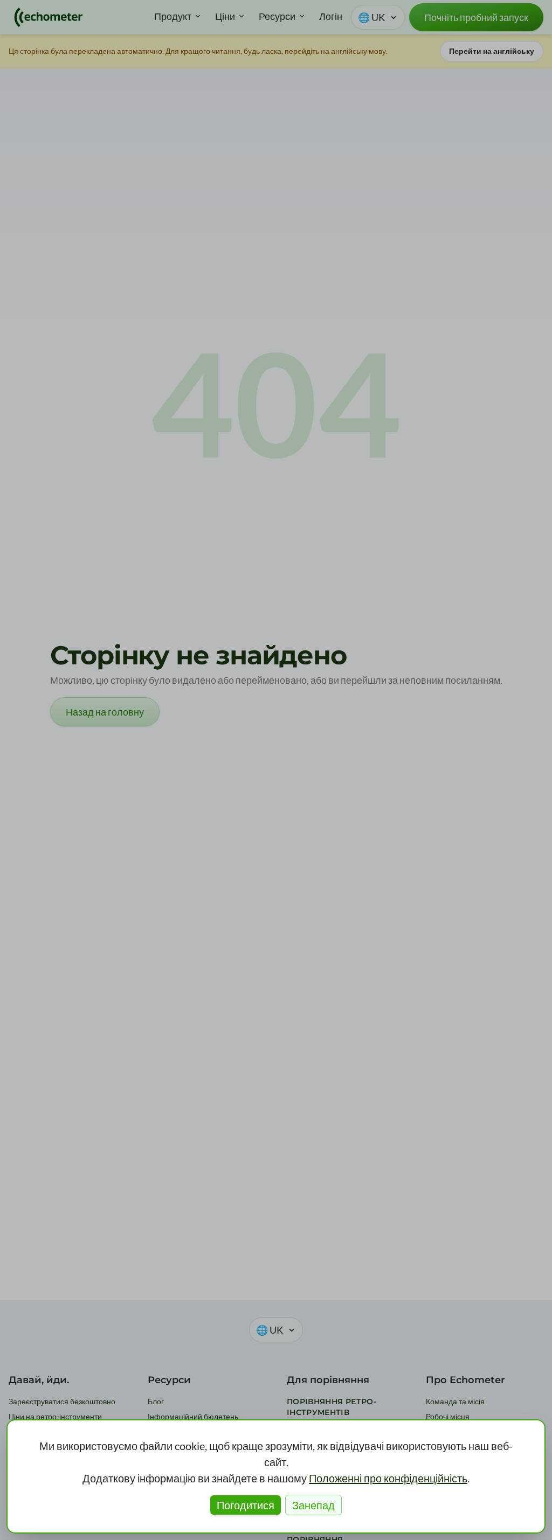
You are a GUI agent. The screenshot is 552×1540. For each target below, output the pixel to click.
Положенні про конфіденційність (388, 1478)
